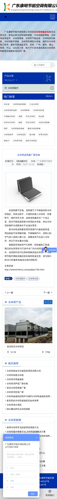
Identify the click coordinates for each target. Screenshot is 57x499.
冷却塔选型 (21, 134)
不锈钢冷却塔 (9, 116)
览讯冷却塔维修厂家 (16, 387)
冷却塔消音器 (38, 110)
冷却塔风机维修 (19, 104)
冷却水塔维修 (44, 122)
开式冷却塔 (30, 116)
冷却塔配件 (20, 278)
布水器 (6, 104)
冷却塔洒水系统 (14, 404)
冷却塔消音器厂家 (15, 392)
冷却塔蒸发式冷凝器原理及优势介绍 (24, 370)
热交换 (41, 116)
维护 (6, 128)
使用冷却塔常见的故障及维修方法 (23, 427)
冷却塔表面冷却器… (15, 293)
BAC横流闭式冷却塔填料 (18, 409)
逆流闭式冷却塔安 (15, 346)
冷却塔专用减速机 (15, 379)
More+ (49, 96)
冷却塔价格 (33, 278)
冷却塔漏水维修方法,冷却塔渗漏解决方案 (26, 431)
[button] (50, 302)
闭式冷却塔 (30, 122)
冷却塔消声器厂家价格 (17, 383)
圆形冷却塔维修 (34, 128)
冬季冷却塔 (43, 134)
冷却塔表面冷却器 (15, 375)
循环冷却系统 (31, 140)
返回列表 (49, 293)
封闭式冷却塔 (9, 122)
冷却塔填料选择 (10, 110)
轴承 (20, 122)
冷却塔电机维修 (17, 128)
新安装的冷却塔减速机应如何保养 (23, 400)
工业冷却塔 (34, 104)
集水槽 (32, 134)
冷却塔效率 (8, 134)
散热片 (6, 140)
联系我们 (50, 495)
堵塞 (20, 116)
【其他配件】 (22, 161)
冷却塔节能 (17, 140)
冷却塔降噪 (24, 110)
